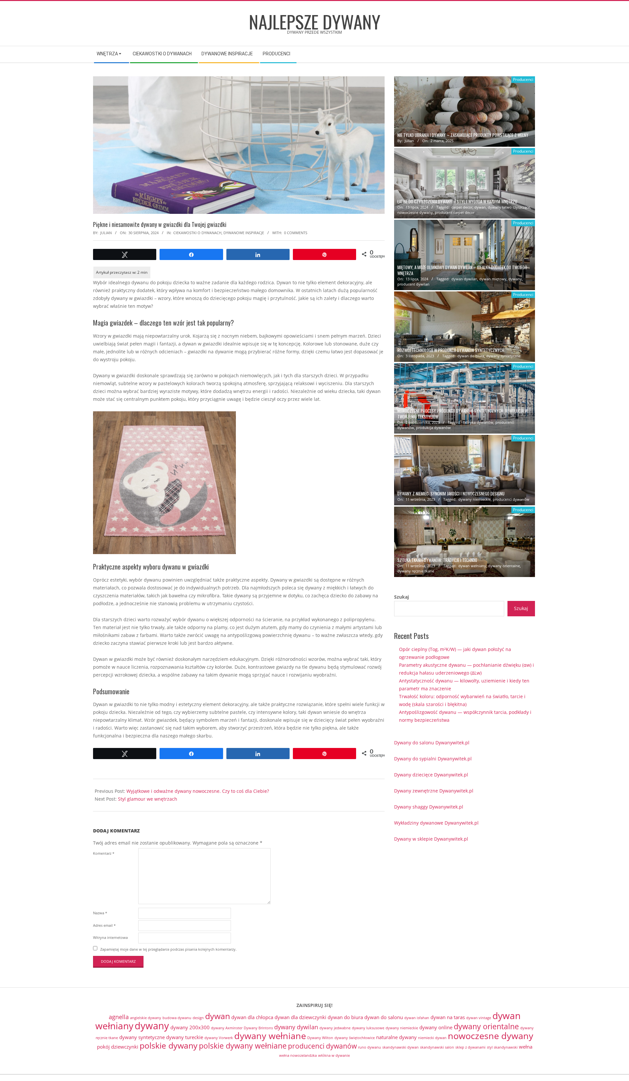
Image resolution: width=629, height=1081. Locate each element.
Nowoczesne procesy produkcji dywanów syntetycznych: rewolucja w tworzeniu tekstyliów (462, 413)
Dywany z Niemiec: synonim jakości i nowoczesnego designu (451, 494)
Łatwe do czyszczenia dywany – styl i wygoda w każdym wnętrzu (457, 201)
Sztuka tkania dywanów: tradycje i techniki (437, 560)
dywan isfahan (416, 1018)
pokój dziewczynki (117, 1046)
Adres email (104, 925)
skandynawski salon (437, 1047)
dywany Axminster (226, 1028)
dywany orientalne (504, 565)
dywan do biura (470, 355)
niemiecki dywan (432, 1037)
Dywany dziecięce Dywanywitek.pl (431, 775)
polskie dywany (169, 1045)
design (198, 1018)
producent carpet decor (454, 212)
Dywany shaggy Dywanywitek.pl (428, 807)
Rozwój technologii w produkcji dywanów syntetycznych (450, 350)
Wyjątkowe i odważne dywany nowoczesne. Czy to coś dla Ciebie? (197, 791)
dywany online (435, 1027)
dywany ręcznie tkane (415, 570)
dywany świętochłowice (354, 1037)
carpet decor (461, 207)
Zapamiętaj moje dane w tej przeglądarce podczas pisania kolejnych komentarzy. (168, 948)
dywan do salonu (383, 1017)
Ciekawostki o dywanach (197, 232)
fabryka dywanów (478, 422)
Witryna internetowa (110, 937)
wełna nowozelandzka (298, 1055)
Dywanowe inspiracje (243, 232)
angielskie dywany (145, 1018)
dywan (480, 207)
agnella (119, 1017)
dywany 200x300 (190, 1027)
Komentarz (103, 853)
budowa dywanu (176, 1018)
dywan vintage (478, 1018)
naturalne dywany (396, 1037)
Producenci (523, 79)
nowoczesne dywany (415, 212)
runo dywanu (369, 1047)
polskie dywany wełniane (243, 1046)
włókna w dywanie (334, 1055)
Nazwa (100, 912)
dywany (515, 278)
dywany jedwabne (335, 1028)
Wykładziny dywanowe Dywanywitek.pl (436, 823)
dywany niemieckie (474, 499)
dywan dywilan (464, 278)
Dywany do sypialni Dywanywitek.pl (433, 758)
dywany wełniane (270, 1036)
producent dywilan (413, 284)
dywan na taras (447, 1017)
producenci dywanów (511, 499)
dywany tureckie (184, 1037)
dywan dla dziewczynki (300, 1017)
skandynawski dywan (400, 1047)
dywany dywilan (296, 1027)
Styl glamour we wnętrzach (147, 799)
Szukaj (401, 597)
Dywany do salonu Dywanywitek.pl (431, 742)
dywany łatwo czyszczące (509, 207)
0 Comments (295, 232)
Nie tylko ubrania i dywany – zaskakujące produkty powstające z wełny (462, 135)
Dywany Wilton (320, 1037)
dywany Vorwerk (218, 1037)
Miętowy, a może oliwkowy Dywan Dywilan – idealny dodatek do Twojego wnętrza (462, 270)
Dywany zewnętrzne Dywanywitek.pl (433, 791)
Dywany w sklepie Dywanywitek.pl (431, 839)
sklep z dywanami (470, 1047)
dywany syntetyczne (503, 355)
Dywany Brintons (258, 1028)
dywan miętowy (492, 278)
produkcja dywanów (433, 427)
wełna (525, 1046)
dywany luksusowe (368, 1028)
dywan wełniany (472, 565)
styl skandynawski (502, 1047)
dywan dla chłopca (252, 1017)
